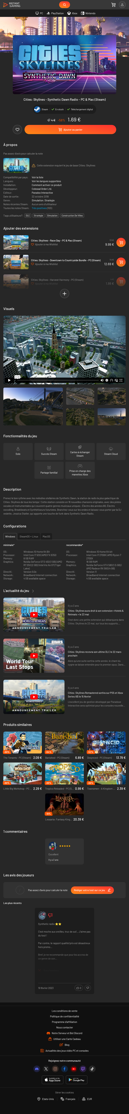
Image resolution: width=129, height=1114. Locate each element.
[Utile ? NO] (88, 988)
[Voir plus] (64, 947)
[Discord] (36, 1069)
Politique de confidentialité (64, 1016)
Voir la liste (37, 177)
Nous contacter (64, 1027)
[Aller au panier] (113, 5)
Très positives (39, 208)
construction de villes (72, 215)
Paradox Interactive (42, 192)
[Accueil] (11, 5)
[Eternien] (53, 846)
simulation (52, 215)
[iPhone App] (52, 1080)
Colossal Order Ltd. (42, 188)
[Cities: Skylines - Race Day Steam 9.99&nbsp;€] (16, 242)
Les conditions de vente (64, 1010)
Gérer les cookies (64, 1092)
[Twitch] (83, 1069)
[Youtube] (73, 1069)
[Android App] (76, 1080)
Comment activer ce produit (47, 184)
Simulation (37, 200)
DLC (28, 215)
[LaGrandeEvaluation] (42, 915)
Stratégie (50, 200)
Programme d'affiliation (64, 1021)
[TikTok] (92, 1069)
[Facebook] (64, 1069)
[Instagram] (55, 1069)
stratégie (38, 215)
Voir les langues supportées (46, 181)
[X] (46, 1069)
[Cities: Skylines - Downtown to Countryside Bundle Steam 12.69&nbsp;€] (16, 262)
